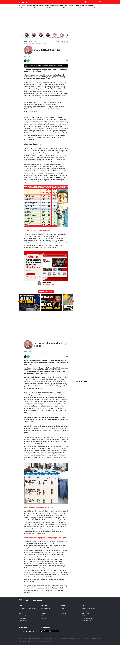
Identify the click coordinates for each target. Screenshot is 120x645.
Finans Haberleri (23, 616)
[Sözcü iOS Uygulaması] (44, 631)
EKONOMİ (41, 5)
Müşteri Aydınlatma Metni (88, 611)
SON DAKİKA (22, 5)
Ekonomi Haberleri (23, 618)
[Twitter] (26, 631)
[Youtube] (30, 631)
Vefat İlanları (64, 616)
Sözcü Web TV (43, 611)
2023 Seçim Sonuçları (24, 611)
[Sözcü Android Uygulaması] (54, 631)
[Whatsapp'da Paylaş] (28, 60)
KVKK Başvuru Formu (86, 620)
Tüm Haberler (43, 618)
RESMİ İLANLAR (89, 5)
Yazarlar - (26, 41)
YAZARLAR (29, 5)
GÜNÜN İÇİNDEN (54, 5)
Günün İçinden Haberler (45, 608)
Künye (62, 611)
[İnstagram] (20, 631)
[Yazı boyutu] (67, 60)
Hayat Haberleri (22, 620)
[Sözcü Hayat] (33, 600)
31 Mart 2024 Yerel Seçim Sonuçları (27, 608)
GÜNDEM (35, 5)
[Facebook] (23, 631)
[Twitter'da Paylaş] (25, 60)
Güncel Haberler (44, 605)
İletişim (62, 608)
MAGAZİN (71, 5)
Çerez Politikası (85, 613)
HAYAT (65, 5)
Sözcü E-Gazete (43, 616)
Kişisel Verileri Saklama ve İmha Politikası (91, 616)
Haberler (21, 605)
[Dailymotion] (33, 631)
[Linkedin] (36, 631)
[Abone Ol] (64, 41)
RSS (82, 623)
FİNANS (77, 5)
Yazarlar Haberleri (81, 381)
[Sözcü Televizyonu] (20, 600)
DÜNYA (47, 5)
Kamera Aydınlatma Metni (88, 618)
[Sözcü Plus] (39, 600)
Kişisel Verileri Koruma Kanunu (89, 608)
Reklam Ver (63, 613)
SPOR (61, 5)
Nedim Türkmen (32, 41)
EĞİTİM (82, 5)
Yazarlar (31, 337)
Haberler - (26, 337)
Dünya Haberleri (23, 623)
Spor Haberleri (43, 613)
